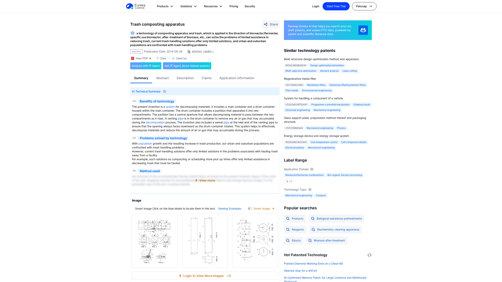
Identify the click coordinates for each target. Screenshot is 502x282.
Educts (296, 240)
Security (250, 6)
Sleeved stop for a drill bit (300, 270)
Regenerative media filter (300, 78)
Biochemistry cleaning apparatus (338, 229)
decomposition (155, 122)
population (145, 143)
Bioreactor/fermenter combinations (305, 175)
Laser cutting (350, 70)
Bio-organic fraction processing (344, 175)
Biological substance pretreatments (339, 218)
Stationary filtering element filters (347, 84)
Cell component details (353, 142)
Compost (321, 195)
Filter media (292, 90)
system (170, 106)
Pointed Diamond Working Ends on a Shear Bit (313, 263)
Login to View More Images (207, 276)
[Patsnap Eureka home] (135, 6)
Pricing (233, 6)
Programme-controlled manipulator (330, 104)
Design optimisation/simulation (327, 65)
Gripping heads (362, 104)
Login (315, 6)
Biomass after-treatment (329, 240)
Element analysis (329, 70)
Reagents (298, 229)
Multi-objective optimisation (301, 70)
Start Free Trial (336, 6)
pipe (181, 118)
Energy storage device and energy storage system (316, 135)
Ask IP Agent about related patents (187, 65)
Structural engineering (298, 109)
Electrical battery (295, 147)
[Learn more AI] (363, 30)
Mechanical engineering (327, 109)
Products (297, 218)
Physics (341, 128)
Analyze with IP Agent (146, 65)
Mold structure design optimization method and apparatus (321, 59)
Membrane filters (316, 84)
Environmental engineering (316, 90)
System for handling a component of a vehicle (313, 98)
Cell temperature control (324, 142)
